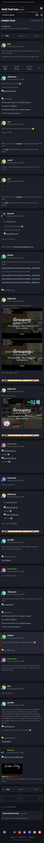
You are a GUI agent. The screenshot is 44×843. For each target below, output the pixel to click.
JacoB (9, 160)
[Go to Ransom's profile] (4, 751)
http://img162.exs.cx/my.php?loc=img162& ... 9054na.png (21, 268)
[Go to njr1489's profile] (4, 541)
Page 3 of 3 (22, 36)
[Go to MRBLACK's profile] (4, 300)
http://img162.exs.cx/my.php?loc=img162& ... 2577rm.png (21, 279)
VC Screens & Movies (22, 28)
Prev (7, 36)
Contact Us (22, 837)
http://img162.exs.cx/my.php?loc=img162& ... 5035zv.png (21, 275)
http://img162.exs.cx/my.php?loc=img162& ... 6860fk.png (21, 282)
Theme (12, 837)
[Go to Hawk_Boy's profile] (4, 479)
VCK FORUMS (6, 560)
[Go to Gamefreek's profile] (4, 445)
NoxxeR (10, 213)
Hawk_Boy (11, 478)
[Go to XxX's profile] (4, 45)
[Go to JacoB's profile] (4, 161)
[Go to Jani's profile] (4, 123)
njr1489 (10, 540)
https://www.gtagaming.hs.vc (23, 247)
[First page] (2, 35)
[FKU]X (10, 255)
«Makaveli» (12, 77)
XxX (9, 44)
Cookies (31, 837)
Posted (15, 46)
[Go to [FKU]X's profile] (4, 256)
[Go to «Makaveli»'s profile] (4, 78)
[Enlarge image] (20, 83)
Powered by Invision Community (22, 840)
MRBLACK (6, 26)
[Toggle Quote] (5, 221)
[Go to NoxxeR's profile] (4, 215)
